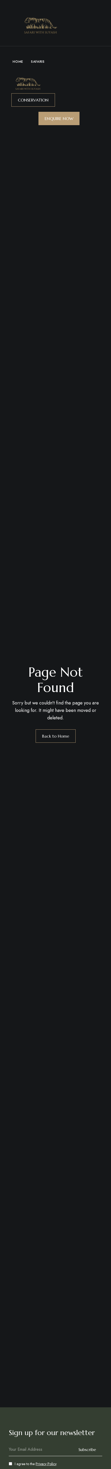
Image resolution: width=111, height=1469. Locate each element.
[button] (33, 100)
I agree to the (36, 1463)
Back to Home (55, 736)
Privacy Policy (46, 1463)
